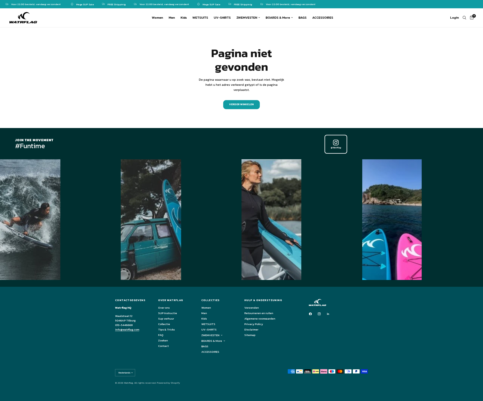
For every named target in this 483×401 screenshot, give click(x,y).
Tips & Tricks (166, 329)
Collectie (164, 324)
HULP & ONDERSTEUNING (263, 300)
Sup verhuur (166, 318)
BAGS (302, 17)
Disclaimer (251, 329)
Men (172, 17)
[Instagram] (322, 314)
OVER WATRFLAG (170, 300)
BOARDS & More (278, 17)
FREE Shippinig (106, 4)
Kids (184, 17)
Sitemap (249, 335)
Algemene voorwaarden (259, 318)
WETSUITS (200, 17)
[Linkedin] (331, 314)
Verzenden (251, 307)
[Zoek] (464, 17)
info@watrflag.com (127, 329)
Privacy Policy (253, 324)
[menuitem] (157, 17)
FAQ (160, 335)
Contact (163, 346)
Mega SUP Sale (75, 4)
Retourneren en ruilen (258, 313)
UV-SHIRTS (222, 17)
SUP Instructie (167, 313)
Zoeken (163, 340)
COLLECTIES (210, 300)
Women (157, 17)
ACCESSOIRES (322, 17)
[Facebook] (313, 314)
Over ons (164, 307)
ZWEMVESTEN (246, 17)
